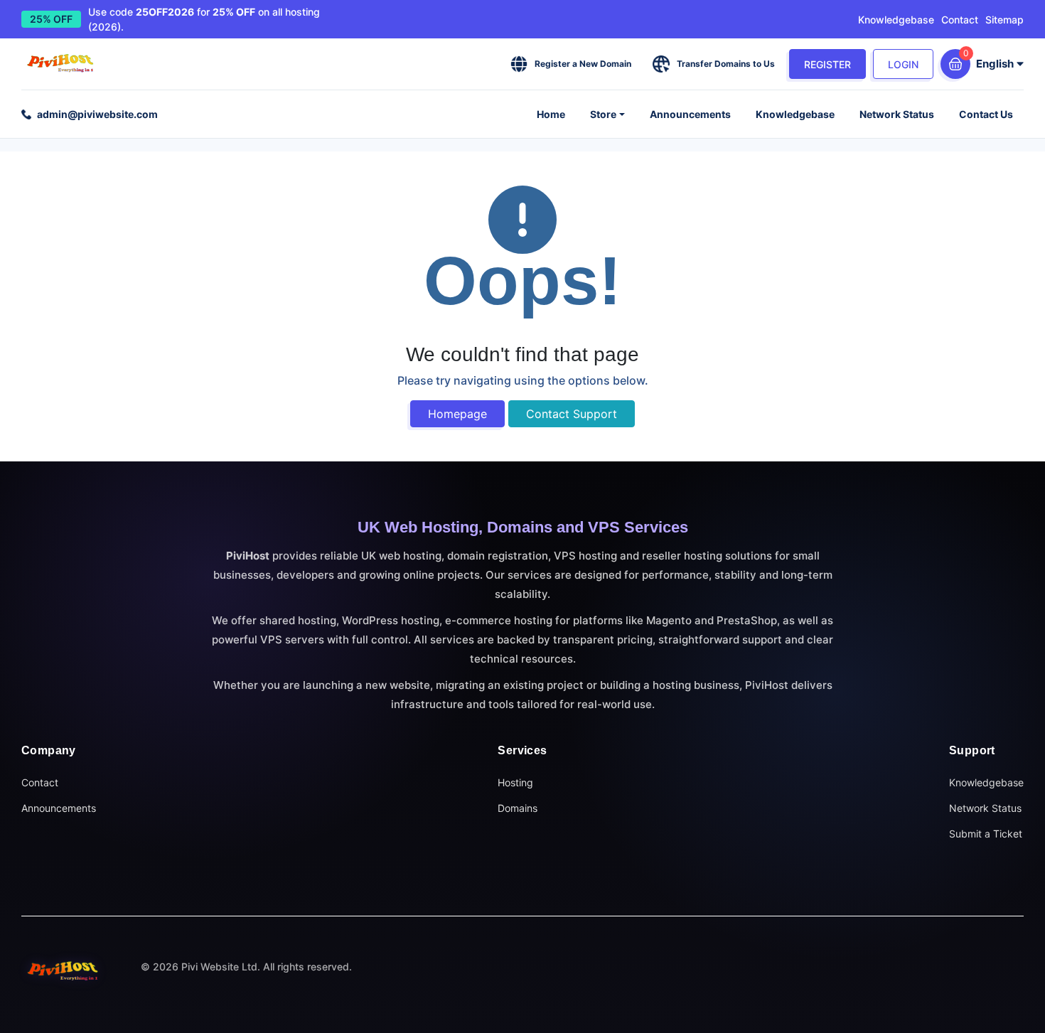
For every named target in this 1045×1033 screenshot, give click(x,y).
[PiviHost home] (64, 970)
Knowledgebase (896, 20)
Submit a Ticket (985, 834)
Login (903, 64)
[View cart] (955, 64)
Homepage (457, 414)
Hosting (515, 782)
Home (551, 114)
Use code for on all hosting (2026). (204, 19)
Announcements (690, 114)
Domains (517, 808)
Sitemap (1004, 20)
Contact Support (571, 414)
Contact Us (986, 114)
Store (603, 114)
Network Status (896, 114)
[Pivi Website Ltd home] (61, 64)
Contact (959, 20)
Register (827, 64)
